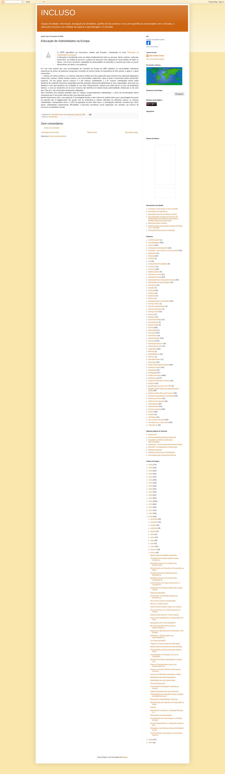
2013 (151, 504)
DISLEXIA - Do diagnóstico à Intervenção (162, 447)
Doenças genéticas (155, 309)
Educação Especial (155, 450)
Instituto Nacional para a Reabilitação (161, 452)
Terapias (151, 414)
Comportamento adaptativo (158, 264)
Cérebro (151, 258)
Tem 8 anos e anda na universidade (163, 601)
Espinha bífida (153, 325)
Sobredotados (53, 116)
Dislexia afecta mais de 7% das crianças (164, 615)
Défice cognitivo (154, 272)
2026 (151, 465)
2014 (151, 501)
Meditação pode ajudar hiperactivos (163, 677)
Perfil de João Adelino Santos (155, 39)
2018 (151, 489)
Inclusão (151, 341)
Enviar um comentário (52, 128)
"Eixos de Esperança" (157, 683)
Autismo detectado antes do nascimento (164, 691)
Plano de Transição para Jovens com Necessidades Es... (163, 665)
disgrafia (151, 288)
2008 (151, 740)
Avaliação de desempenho (157, 248)
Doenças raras (153, 312)
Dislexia (151, 290)
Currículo (151, 269)
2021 (151, 480)
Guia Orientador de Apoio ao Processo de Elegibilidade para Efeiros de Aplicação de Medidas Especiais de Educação (163, 219)
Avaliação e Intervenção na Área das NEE (163, 209)
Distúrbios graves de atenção (158, 301)
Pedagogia (152, 373)
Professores (152, 378)
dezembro (154, 519)
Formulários (152, 336)
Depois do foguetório (157, 593)
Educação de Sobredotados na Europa (164, 699)
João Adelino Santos (156, 56)
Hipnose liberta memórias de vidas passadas (166, 647)
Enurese (151, 314)
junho (153, 537)
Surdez (150, 412)
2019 (151, 486)
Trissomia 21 (152, 425)
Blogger (124, 757)
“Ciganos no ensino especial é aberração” (165, 644)
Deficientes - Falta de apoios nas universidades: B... (161, 636)
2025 (151, 468)
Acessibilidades (154, 243)
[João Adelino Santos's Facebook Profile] (148, 44)
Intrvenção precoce (155, 346)
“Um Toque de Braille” (158, 641)
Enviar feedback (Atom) (58, 136)
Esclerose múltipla (154, 320)
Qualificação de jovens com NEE (159, 386)
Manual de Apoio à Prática (157, 223)
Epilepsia (151, 317)
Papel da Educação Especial (158, 365)
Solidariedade (153, 406)
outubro (153, 525)
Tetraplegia (152, 417)
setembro (154, 528)
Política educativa (154, 375)
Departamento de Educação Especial (161, 280)
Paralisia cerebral (154, 367)
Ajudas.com (152, 435)
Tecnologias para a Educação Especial (162, 455)
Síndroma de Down (155, 398)
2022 (151, 477)
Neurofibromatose (154, 359)
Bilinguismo (152, 253)
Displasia (151, 293)
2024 (151, 471)
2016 (151, 495)
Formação (151, 333)
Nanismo (151, 357)
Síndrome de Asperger (156, 401)
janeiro (153, 553)
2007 (151, 743)
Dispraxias (152, 296)
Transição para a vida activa (158, 422)
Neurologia (152, 362)
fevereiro (154, 550)
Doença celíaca (153, 304)
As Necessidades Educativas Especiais (162, 437)
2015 (151, 498)
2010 (151, 513)
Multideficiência (153, 354)
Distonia (151, 298)
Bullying (151, 256)
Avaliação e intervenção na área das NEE (163, 250)
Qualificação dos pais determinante (162, 680)
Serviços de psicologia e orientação (161, 396)
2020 (151, 483)
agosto (153, 531)
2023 (151, 474)
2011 (151, 510)
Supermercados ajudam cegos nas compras (166, 607)
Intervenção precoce (155, 343)
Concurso (151, 267)
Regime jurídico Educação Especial (161, 393)
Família (154, 240)
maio (152, 540)
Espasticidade (153, 322)
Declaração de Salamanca (157, 211)
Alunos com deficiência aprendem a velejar (165, 674)
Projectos (151, 383)
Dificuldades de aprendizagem (159, 282)
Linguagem (152, 349)
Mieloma (151, 351)
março (153, 546)
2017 (151, 492)
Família (151, 328)
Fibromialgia (152, 330)
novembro (154, 522)
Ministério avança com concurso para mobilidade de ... (163, 579)
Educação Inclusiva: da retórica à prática (162, 214)
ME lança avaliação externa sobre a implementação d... (163, 627)
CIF (149, 261)
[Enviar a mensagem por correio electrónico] (90, 114)
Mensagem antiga (131, 132)
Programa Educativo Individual (159, 381)
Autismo (151, 245)
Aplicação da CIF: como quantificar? (163, 623)
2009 (151, 516)
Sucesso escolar (154, 409)
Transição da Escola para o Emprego (161, 230)
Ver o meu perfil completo (155, 59)
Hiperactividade (154, 338)
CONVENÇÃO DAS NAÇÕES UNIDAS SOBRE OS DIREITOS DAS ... (166, 695)
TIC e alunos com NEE (156, 420)
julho (152, 534)
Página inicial (92, 132)
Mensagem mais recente (50, 132)
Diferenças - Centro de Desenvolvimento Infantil (165, 444)
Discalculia (152, 285)
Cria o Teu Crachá (152, 46)
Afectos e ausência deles (159, 604)
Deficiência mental (154, 274)
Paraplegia (152, 370)
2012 (151, 507)
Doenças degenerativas (156, 306)
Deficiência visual (154, 277)
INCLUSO (58, 12)
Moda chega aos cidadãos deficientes (163, 555)
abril (152, 543)
